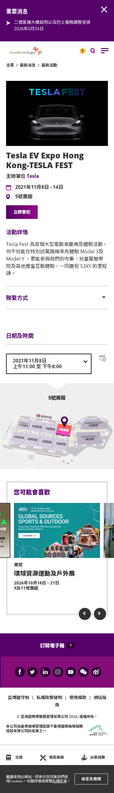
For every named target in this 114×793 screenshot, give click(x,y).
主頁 (10, 65)
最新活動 (49, 65)
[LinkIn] (45, 672)
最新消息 (28, 65)
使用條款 (77, 697)
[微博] (96, 672)
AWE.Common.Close (104, 9)
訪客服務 (97, 757)
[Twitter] (32, 672)
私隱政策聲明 (49, 697)
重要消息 (80, 48)
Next (100, 614)
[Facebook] (20, 672)
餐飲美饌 (56, 757)
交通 (18, 757)
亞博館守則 (18, 697)
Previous (85, 614)
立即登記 (21, 212)
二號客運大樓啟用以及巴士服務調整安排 (52, 22)
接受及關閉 (91, 778)
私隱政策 (59, 781)
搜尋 (97, 52)
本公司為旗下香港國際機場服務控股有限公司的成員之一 (44, 728)
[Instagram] (58, 672)
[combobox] (49, 364)
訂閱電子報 (52, 645)
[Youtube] (71, 672)
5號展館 (24, 196)
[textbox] (48, 363)
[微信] (83, 672)
